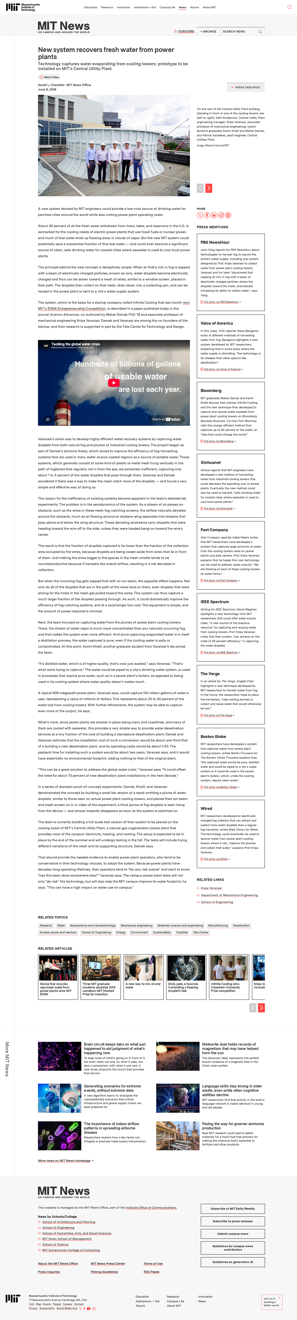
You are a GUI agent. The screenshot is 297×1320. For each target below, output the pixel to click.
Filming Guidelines (104, 1272)
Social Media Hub (67, 1308)
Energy (121, 932)
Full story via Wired (215, 859)
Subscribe (186, 31)
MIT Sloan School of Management (67, 1238)
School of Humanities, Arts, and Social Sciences (76, 1233)
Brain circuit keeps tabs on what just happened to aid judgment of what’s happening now (114, 1048)
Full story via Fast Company (221, 580)
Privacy (33, 1308)
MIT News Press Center (108, 1263)
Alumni (194, 7)
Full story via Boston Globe (220, 787)
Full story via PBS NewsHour (221, 301)
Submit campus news (232, 1233)
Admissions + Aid (145, 7)
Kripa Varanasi (211, 888)
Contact (79, 1304)
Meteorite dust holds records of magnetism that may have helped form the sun (230, 1048)
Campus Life (167, 7)
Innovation (123, 7)
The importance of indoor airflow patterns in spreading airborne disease (111, 1128)
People (57, 1304)
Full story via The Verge (218, 715)
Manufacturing (218, 925)
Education (90, 7)
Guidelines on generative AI (232, 1262)
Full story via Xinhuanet (218, 508)
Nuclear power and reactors (58, 932)
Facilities (182, 932)
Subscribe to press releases (233, 1221)
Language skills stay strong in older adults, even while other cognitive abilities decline (232, 1090)
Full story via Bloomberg (218, 441)
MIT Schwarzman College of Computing (71, 1250)
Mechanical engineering (136, 925)
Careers (67, 1304)
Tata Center (200, 932)
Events (47, 1304)
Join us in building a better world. (271, 1302)
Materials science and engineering (180, 925)
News (182, 7)
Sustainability (162, 932)
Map (38, 1304)
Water (61, 925)
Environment (139, 932)
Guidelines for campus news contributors (232, 1247)
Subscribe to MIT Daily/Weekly (233, 1208)
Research (107, 7)
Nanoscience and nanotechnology (93, 925)
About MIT (209, 7)
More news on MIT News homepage (64, 1160)
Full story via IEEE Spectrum (221, 652)
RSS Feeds (151, 1272)
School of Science (55, 1244)
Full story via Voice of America (222, 369)
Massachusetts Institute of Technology (53, 1295)
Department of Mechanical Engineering (229, 895)
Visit (31, 1304)
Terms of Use (153, 1263)
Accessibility (47, 1308)
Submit (260, 31)
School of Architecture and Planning (68, 1222)
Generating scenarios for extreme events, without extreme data (112, 1088)
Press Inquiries (49, 1272)
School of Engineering (217, 902)
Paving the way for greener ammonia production (233, 1126)
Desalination (241, 925)
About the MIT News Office (58, 1263)
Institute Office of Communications (151, 1207)
